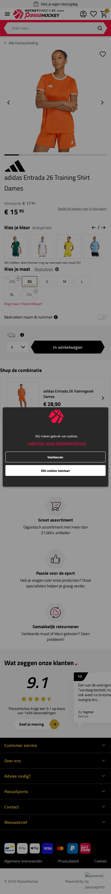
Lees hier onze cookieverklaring (57, 443)
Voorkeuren (55, 457)
